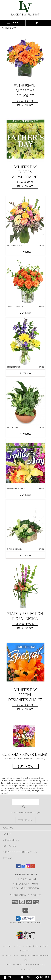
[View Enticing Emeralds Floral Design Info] (25, 524)
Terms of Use (25, 969)
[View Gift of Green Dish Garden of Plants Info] (25, 402)
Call (9, 977)
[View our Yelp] (32, 867)
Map (26, 977)
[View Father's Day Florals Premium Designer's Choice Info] (25, 463)
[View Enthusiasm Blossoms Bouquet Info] (25, 58)
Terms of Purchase (33, 964)
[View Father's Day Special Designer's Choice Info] (25, 662)
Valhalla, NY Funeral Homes (18, 946)
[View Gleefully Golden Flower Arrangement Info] (25, 220)
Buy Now (25, 105)
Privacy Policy (13, 964)
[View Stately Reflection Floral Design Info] (25, 586)
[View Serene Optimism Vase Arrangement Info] (25, 342)
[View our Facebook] (18, 867)
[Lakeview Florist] (25, 16)
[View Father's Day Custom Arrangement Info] (25, 139)
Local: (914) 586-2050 (25, 888)
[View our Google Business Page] (23, 867)
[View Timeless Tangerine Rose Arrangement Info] (25, 281)
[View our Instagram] (28, 867)
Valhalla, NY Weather (13, 955)
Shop (14, 23)
